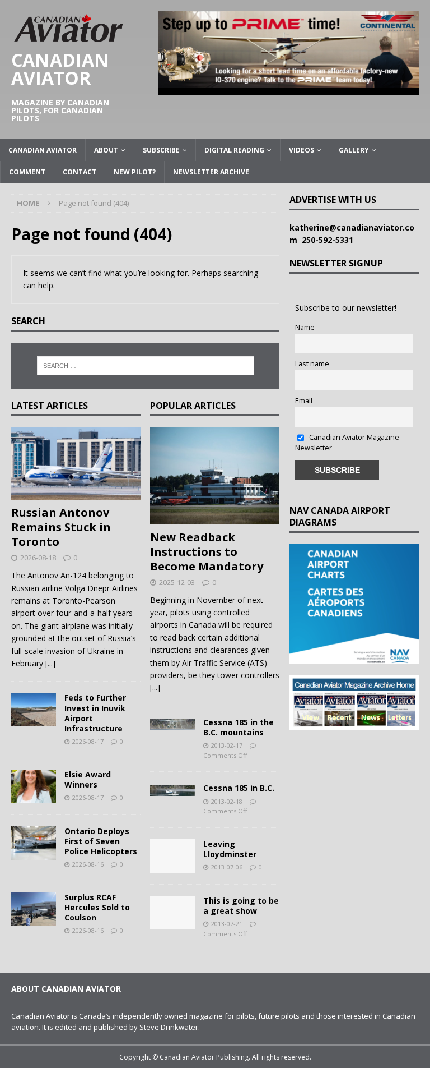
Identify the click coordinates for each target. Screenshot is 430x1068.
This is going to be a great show (241, 905)
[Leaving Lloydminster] (172, 856)
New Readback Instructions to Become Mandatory (206, 552)
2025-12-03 (177, 582)
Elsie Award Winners (87, 779)
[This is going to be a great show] (172, 912)
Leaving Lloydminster (229, 849)
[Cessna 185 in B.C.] (172, 789)
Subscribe (161, 150)
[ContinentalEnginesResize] (288, 88)
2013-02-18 (226, 801)
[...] (50, 663)
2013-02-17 (226, 745)
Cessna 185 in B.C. (238, 787)
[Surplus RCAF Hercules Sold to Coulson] (33, 909)
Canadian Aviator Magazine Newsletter (347, 442)
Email (303, 401)
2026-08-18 (38, 558)
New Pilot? (135, 172)
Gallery (354, 150)
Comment (27, 172)
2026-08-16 (88, 864)
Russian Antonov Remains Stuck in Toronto (61, 527)
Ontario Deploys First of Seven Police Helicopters (100, 841)
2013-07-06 (226, 867)
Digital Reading (234, 150)
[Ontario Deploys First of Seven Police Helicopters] (33, 843)
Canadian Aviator (42, 150)
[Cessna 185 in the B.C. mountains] (172, 723)
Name (305, 327)
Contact (79, 172)
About (106, 150)
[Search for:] (145, 365)
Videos (301, 150)
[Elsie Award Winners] (33, 786)
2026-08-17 (88, 741)
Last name (312, 364)
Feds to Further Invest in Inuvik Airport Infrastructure (95, 713)
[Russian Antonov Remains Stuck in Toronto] (76, 463)
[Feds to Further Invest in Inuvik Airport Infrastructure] (33, 709)
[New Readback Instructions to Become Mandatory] (214, 475)
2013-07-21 (226, 923)
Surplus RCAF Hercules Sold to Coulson (97, 907)
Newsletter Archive (211, 172)
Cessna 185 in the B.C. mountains (238, 727)
